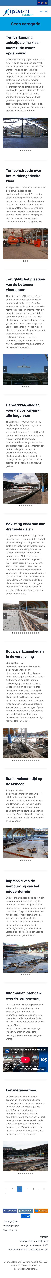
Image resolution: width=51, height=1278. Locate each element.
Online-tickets (10, 1230)
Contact (44, 1237)
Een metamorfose (21, 1090)
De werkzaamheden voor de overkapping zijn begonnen (23, 410)
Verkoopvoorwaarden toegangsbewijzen (28, 1249)
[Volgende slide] (46, 133)
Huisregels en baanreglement (33, 1241)
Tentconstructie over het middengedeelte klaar (23, 175)
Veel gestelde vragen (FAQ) (34, 1245)
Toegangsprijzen (11, 1225)
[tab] (20, 150)
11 (44, 1189)
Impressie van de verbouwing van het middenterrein (22, 886)
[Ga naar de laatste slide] (5, 133)
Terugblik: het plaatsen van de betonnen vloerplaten (25, 284)
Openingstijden (10, 1221)
